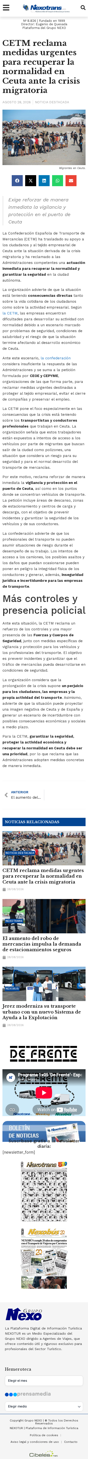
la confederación (55, 358)
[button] (17, 180)
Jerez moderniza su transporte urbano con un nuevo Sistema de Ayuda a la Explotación (41, 1011)
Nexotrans (14, 921)
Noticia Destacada (52, 102)
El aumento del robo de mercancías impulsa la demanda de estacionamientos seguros (41, 944)
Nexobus (12, 988)
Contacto (70, 1442)
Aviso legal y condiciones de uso (35, 1442)
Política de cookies (44, 1435)
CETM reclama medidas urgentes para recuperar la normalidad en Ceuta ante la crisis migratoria (43, 876)
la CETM (10, 313)
